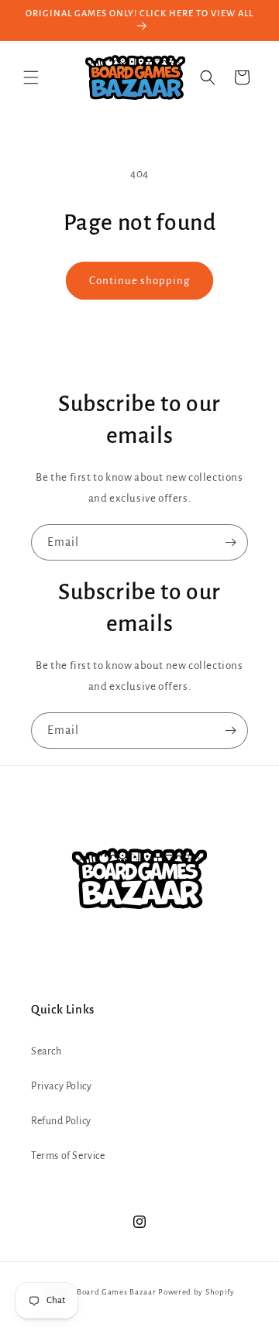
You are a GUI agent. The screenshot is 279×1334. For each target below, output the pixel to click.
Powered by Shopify (196, 1292)
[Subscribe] (230, 542)
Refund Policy (61, 1121)
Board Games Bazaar (117, 1292)
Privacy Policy (61, 1086)
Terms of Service (68, 1156)
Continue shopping (139, 280)
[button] (31, 77)
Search (46, 1051)
